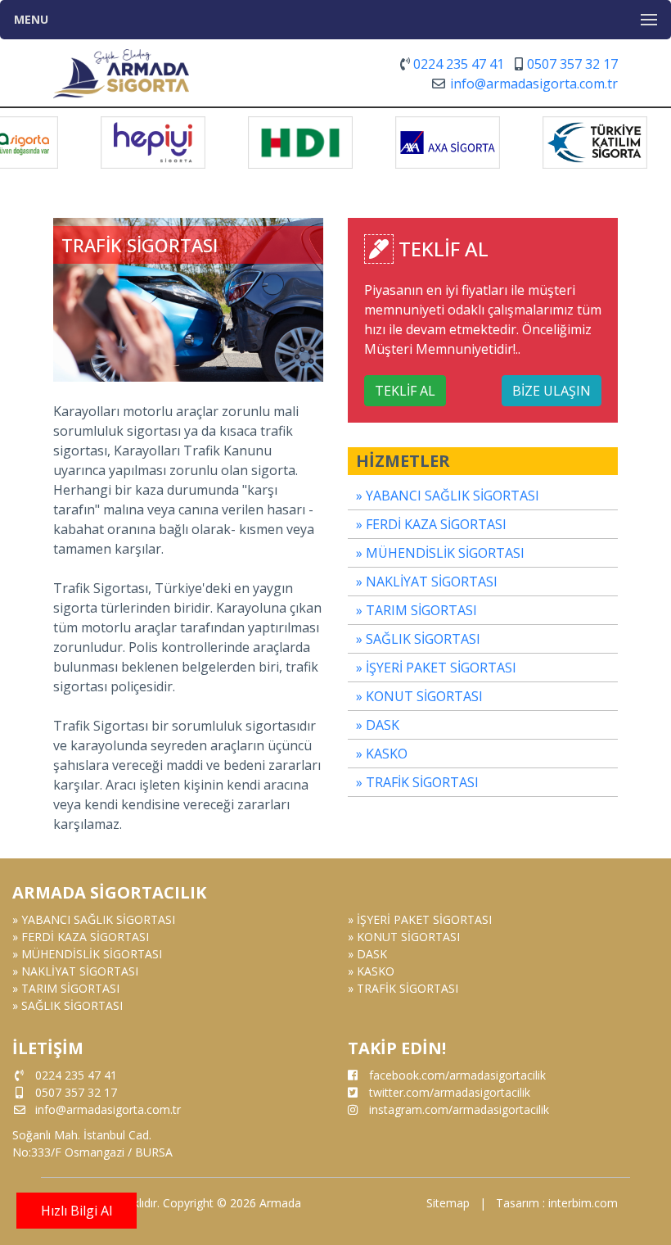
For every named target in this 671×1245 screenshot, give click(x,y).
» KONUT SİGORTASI (419, 696)
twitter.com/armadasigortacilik (449, 1092)
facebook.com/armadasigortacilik (457, 1075)
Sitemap (448, 1203)
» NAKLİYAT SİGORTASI (427, 582)
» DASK (377, 725)
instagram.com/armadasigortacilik (459, 1109)
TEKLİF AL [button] (405, 391)
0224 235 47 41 (458, 64)
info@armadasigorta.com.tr (534, 84)
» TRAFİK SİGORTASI (417, 782)
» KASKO (382, 754)
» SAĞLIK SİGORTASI (418, 639)
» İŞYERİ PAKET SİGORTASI (436, 668)
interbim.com (583, 1203)
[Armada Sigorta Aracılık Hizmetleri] (121, 68)
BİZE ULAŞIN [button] (551, 391)
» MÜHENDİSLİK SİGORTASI (440, 553)
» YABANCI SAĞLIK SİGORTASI (447, 496)
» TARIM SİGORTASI (416, 610)
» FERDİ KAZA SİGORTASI (431, 524)
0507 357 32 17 (572, 64)
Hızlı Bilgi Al (76, 1211)
